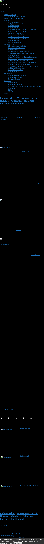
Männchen (25, 151)
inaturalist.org (8, 409)
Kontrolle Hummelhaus (15, 70)
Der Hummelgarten (14, 42)
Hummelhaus (8, 73)
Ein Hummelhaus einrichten (17, 46)
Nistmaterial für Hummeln (16, 48)
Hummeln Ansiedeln (10, 44)
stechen (18, 230)
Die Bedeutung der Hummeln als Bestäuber (22, 29)
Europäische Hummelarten (16, 33)
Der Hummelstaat (14, 22)
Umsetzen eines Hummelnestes (18, 60)
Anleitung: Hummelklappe (16, 68)
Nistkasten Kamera (14, 79)
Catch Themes (19, 537)
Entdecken (7, 81)
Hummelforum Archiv (15, 84)
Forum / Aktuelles (10, 15)
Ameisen (38, 183)
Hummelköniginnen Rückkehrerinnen (20, 59)
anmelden (18, 117)
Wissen (6, 20)
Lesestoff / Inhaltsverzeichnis (13, 18)
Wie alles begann (13, 92)
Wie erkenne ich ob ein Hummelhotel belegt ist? (23, 66)
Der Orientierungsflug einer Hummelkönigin (22, 62)
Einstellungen (17, 543)
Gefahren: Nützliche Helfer (17, 38)
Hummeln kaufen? (14, 40)
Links (10, 90)
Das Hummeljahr (13, 26)
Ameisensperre (13, 49)
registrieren (3, 117)
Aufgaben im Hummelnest (16, 24)
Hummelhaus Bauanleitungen (17, 75)
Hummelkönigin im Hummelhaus (19, 64)
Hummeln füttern (13, 72)
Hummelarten (4, 244)
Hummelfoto (12, 88)
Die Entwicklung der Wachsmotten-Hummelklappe (24, 86)
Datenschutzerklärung (7, 536)
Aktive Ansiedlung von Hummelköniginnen (22, 57)
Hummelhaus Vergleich (15, 77)
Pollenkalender (13, 27)
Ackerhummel (35, 255)
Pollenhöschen (4, 4)
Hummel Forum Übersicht (16, 16)
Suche (6, 94)
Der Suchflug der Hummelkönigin (19, 51)
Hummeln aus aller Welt (16, 35)
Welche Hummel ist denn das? (18, 31)
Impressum (3, 525)
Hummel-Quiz (12, 83)
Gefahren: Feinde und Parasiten (18, 37)
